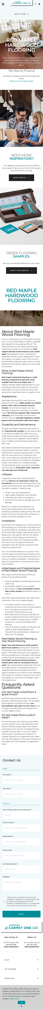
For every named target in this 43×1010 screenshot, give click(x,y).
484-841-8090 (11, 945)
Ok (21, 1002)
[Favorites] (35, 4)
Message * (6, 877)
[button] (21, 815)
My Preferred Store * (10, 864)
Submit (21, 914)
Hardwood (27, 23)
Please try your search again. (21, 81)
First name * (7, 774)
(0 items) (39, 4)
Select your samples (19, 270)
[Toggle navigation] (3, 4)
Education (9, 978)
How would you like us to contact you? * (17, 809)
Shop (7, 960)
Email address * (8, 836)
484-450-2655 (32, 945)
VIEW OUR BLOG (19, 178)
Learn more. (14, 999)
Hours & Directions (11, 947)
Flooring (16, 23)
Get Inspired (10, 969)
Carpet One (5, 23)
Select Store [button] (20, 14)
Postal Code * (7, 850)
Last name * (7, 788)
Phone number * (9, 822)
